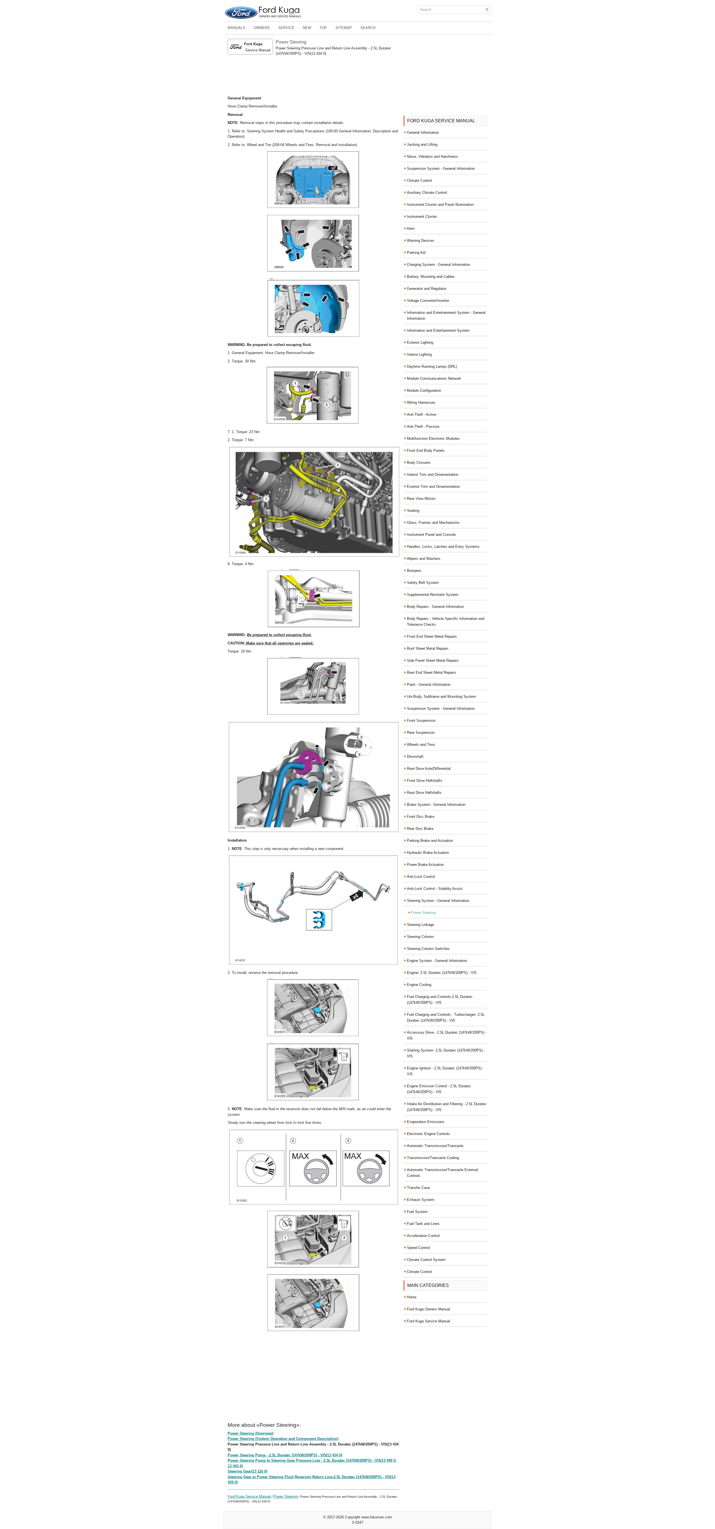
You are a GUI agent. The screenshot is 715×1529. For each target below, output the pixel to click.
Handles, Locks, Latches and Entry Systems (443, 546)
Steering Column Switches (428, 949)
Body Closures (419, 462)
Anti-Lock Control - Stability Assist (435, 889)
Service (286, 28)
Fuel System (417, 1212)
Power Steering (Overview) (250, 1433)
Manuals (236, 28)
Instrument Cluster (422, 216)
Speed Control (418, 1248)
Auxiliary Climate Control (427, 192)
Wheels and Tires (421, 744)
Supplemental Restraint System (432, 595)
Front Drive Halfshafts (424, 780)
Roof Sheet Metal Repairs (428, 648)
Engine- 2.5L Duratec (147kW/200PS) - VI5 (441, 973)
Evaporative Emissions (425, 1122)
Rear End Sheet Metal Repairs (431, 672)
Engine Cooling (419, 985)
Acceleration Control (423, 1236)
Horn (410, 228)
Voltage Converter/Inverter (428, 300)
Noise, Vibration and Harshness (432, 156)
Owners (262, 28)
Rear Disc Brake (420, 828)
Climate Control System (426, 1260)
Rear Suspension (421, 732)
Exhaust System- (421, 1200)
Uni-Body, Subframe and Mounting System (441, 696)
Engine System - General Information (437, 961)
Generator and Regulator (426, 288)
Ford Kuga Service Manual (249, 1496)
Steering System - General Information (438, 901)
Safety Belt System (423, 582)
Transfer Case (418, 1188)
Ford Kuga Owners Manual (428, 1309)
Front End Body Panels (426, 450)
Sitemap (343, 28)
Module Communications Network (434, 378)
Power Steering (285, 1496)
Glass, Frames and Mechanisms (433, 522)
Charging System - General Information (438, 264)
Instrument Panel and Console (431, 534)
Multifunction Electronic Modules (433, 438)
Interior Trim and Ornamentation (432, 474)
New (307, 28)
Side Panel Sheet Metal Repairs (433, 660)
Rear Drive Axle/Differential (429, 768)
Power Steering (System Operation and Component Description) (283, 1439)
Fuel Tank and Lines (423, 1224)
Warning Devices (420, 240)
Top (323, 28)
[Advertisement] (313, 76)
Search (367, 28)
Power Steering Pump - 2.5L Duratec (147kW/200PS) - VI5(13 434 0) (285, 1455)
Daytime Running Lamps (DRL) (432, 366)
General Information (423, 132)
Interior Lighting (419, 354)
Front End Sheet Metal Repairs (432, 636)
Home (411, 1297)
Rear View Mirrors (421, 498)
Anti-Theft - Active (421, 414)
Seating (413, 510)
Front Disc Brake (420, 816)
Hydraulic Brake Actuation (428, 852)
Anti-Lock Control (421, 877)
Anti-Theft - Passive (423, 426)
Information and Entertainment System (438, 330)
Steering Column (420, 937)
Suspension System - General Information (441, 168)
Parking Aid (416, 252)
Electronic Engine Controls (428, 1134)
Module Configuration (424, 390)
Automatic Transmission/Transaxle (435, 1146)
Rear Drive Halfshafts (424, 792)
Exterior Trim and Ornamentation (433, 486)
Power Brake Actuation (425, 865)
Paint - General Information (429, 684)
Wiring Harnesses (421, 402)
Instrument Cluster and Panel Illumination (440, 204)
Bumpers (414, 570)
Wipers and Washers (423, 558)
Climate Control (419, 180)
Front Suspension (421, 720)
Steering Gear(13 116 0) (247, 1471)
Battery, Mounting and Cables (431, 276)
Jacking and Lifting (422, 144)
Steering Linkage (420, 925)
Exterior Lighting (420, 342)
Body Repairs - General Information (435, 607)
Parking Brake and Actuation (430, 840)
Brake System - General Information (436, 804)
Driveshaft (415, 756)
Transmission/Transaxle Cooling (433, 1158)
